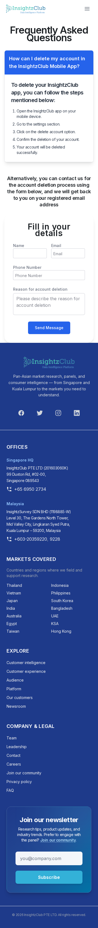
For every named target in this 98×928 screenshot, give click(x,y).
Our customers (20, 697)
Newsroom (16, 706)
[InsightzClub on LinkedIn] (77, 413)
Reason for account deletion (40, 289)
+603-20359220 (30, 539)
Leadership (17, 746)
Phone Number (27, 267)
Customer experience (26, 671)
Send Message (49, 327)
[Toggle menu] (87, 8)
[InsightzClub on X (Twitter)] (40, 413)
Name (18, 245)
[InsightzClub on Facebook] (21, 413)
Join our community (24, 773)
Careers (14, 764)
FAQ (10, 790)
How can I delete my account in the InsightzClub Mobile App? (47, 62)
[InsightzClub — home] (49, 362)
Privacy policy (19, 781)
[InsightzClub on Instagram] (58, 413)
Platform (14, 688)
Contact (13, 755)
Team (12, 738)
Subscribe (49, 877)
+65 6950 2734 (30, 489)
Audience (15, 680)
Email (56, 245)
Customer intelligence (26, 662)
